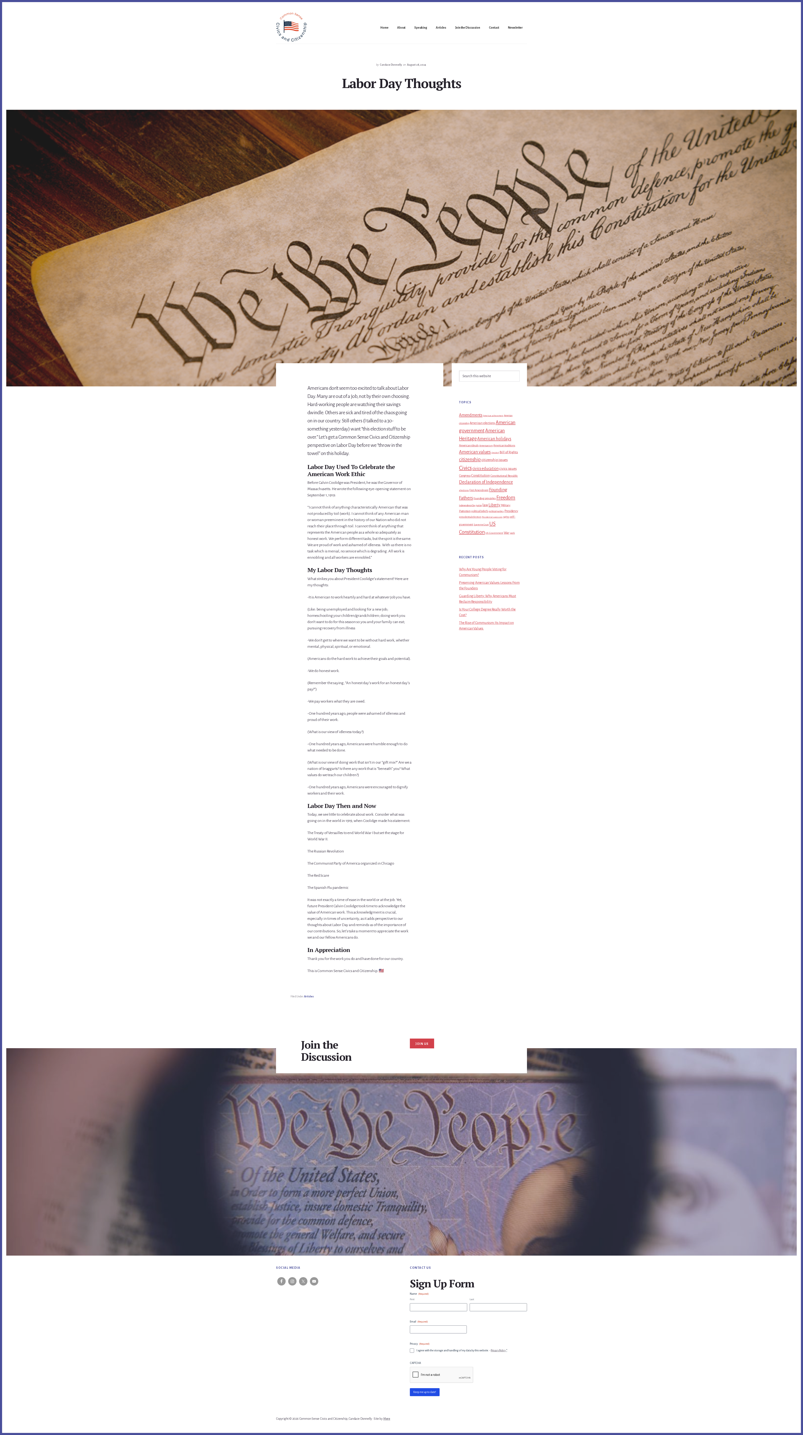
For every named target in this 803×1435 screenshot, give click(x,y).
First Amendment (478, 490)
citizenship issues (494, 460)
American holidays (494, 438)
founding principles (484, 498)
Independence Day (467, 505)
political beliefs (479, 511)
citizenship (470, 459)
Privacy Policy (498, 1350)
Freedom (505, 497)
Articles (308, 996)
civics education (485, 468)
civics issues (508, 469)
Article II (495, 452)
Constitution (480, 476)
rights (506, 516)
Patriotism (465, 511)
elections (464, 490)
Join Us (422, 1043)
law (485, 505)
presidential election (470, 516)
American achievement (493, 415)
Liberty (494, 505)
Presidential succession (492, 517)
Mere (386, 1418)
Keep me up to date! (424, 1392)
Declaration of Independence (486, 482)
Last (472, 1299)
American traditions (504, 445)
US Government (494, 533)
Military (505, 505)
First (412, 1299)
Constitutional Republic (504, 475)
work (512, 533)
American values (475, 451)
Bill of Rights (509, 452)
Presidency (511, 511)
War (506, 532)
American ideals (469, 445)
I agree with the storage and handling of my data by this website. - (462, 1350)
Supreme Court (481, 524)
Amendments (470, 415)
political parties (496, 511)
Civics (465, 468)
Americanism (486, 445)
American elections (482, 423)
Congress (465, 475)
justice (479, 505)
